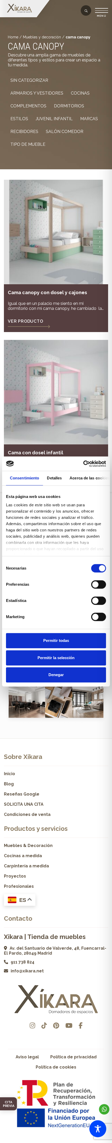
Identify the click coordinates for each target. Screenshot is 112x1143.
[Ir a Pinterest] (56, 1025)
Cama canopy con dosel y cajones (47, 292)
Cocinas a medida (23, 855)
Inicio (9, 773)
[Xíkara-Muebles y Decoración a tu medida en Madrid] (20, 9)
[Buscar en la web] (86, 11)
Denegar (56, 674)
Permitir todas (56, 640)
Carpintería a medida (26, 865)
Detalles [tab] (54, 478)
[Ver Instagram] (32, 1025)
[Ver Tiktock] (44, 1025)
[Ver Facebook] (81, 1025)
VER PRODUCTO (25, 321)
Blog (9, 783)
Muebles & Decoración (28, 845)
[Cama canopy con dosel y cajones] (56, 232)
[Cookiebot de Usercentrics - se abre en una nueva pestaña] (83, 463)
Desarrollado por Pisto (56, 1141)
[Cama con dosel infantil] (56, 392)
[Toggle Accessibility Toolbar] (98, 1129)
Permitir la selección (56, 657)
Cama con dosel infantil (35, 452)
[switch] (98, 584)
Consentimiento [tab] (24, 478)
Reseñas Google (21, 794)
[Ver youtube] (68, 1025)
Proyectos (15, 876)
